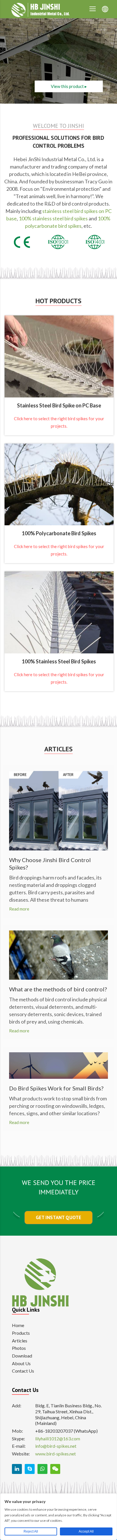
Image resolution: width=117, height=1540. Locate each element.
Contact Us (23, 1370)
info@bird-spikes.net (55, 1446)
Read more (19, 908)
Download (22, 1355)
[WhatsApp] (42, 1469)
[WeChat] (55, 1469)
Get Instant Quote (58, 1217)
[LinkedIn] (17, 1469)
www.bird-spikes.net (55, 1453)
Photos (19, 1348)
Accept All (86, 1531)
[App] (92, 9)
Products (21, 1333)
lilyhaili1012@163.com (57, 1438)
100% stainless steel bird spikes (53, 218)
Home (18, 1325)
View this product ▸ (69, 86)
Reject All (31, 1531)
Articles (19, 1340)
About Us (21, 1363)
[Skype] (30, 1469)
